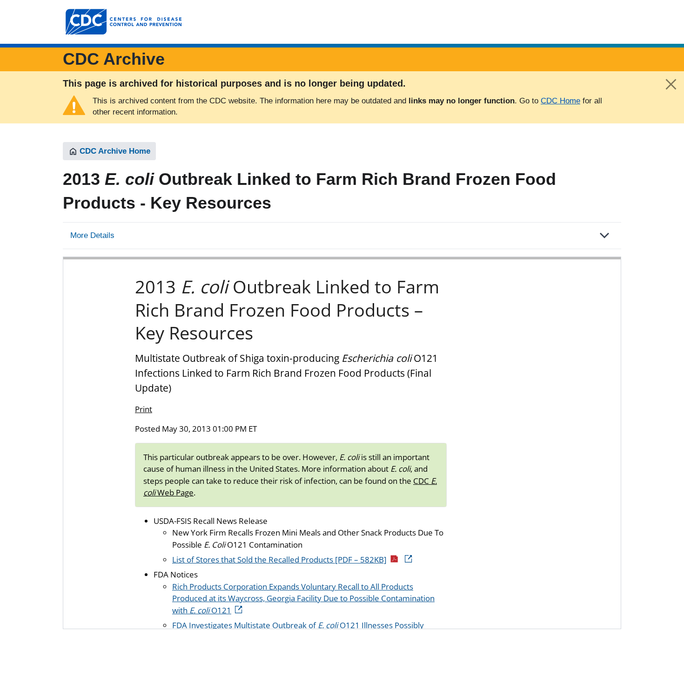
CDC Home (560, 100)
